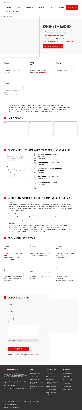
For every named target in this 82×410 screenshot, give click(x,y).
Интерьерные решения (51, 386)
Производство (29, 7)
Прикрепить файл (16, 340)
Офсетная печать (66, 376)
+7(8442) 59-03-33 (21, 389)
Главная (9, 7)
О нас (51, 7)
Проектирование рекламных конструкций (36, 383)
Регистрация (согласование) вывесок (36, 387)
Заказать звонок (72, 7)
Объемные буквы (50, 373)
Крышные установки (50, 379)
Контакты (61, 7)
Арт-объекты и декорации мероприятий (52, 383)
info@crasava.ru (12, 385)
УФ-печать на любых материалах (67, 380)
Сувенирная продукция (51, 389)
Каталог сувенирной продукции (51, 393)
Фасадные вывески (50, 376)
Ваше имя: (11, 304)
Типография (41, 7)
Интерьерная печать (67, 386)
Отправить (18, 349)
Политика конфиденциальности (11, 404)
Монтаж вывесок (34, 376)
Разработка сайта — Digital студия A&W (11, 407)
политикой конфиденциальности (24, 355)
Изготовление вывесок (35, 373)
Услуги (18, 7)
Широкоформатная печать (69, 373)
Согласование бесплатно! (53, 46)
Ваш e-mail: (11, 311)
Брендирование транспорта (36, 379)
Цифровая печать (67, 383)
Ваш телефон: (11, 319)
